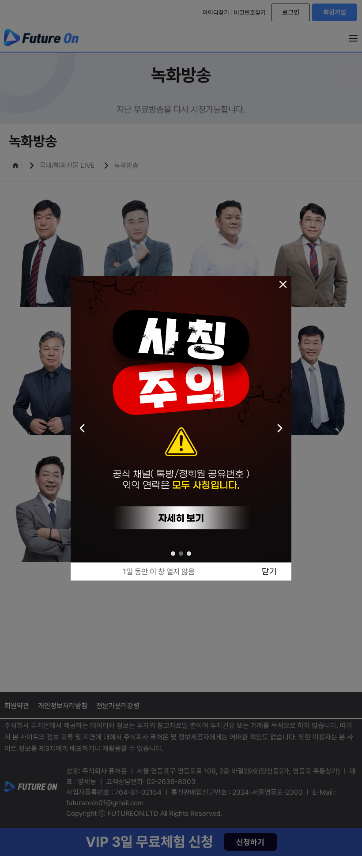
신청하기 (250, 842)
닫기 (269, 571)
